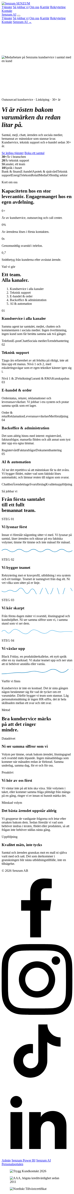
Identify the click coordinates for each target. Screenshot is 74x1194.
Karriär (44, 7)
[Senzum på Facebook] (37, 942)
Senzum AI (9, 14)
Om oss (34, 7)
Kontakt (7, 11)
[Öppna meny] (18, 15)
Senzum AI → (22, 22)
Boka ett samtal (34, 153)
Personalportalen (12, 1164)
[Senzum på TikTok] (37, 1085)
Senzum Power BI (23, 1160)
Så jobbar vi (21, 7)
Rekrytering (58, 7)
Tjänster (7, 7)
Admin (6, 1160)
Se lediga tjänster (13, 153)
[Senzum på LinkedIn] (37, 1156)
